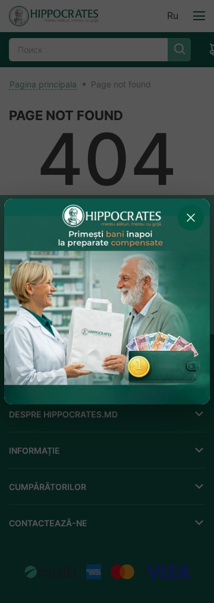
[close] (191, 218)
